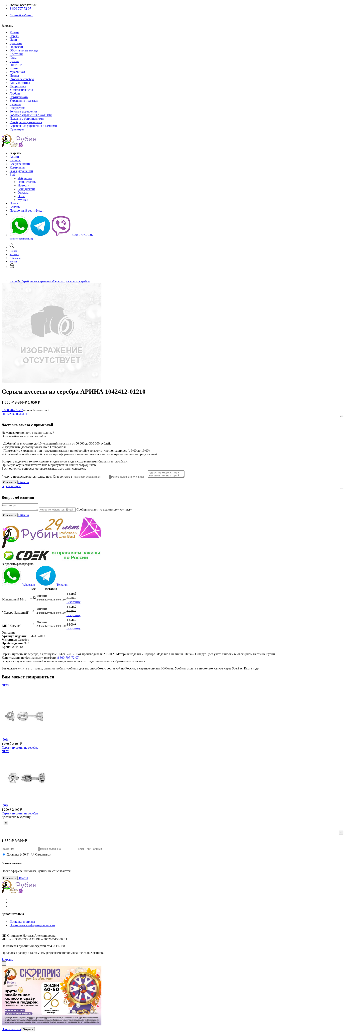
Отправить (9, 482)
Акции (14, 156)
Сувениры (17, 129)
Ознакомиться (11, 1029)
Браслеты (16, 43)
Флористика (18, 86)
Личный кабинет (21, 15)
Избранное (25, 178)
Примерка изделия (14, 413)
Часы (13, 57)
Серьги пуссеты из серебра (20, 747)
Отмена (23, 482)
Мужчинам (17, 72)
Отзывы (23, 192)
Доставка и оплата (22, 921)
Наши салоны (27, 181)
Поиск (14, 203)
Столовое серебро (22, 79)
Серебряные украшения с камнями (33, 125)
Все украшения (20, 164)
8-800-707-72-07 (20, 8)
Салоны (15, 207)
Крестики (16, 54)
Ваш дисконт (26, 189)
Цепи (13, 39)
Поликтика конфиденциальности (32, 925)
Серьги (14, 36)
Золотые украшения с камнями (31, 115)
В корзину (73, 602)
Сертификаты (19, 97)
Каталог (15, 160)
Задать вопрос (11, 486)
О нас (21, 196)
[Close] (341, 416)
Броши (14, 61)
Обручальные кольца (24, 50)
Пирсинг (16, 64)
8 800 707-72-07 (12, 410)
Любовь (15, 93)
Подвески (16, 46)
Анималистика (20, 82)
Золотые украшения (23, 111)
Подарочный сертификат (27, 210)
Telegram (62, 584)
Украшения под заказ (24, 100)
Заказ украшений (21, 171)
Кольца (14, 32)
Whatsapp (28, 584)
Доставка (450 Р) (18, 854)
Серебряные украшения (26, 122)
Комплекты (17, 167)
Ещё (12, 174)
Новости (23, 185)
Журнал (23, 199)
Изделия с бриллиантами (27, 118)
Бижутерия (17, 107)
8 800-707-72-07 (68, 657)
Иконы (14, 75)
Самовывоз (43, 854)
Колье (14, 68)
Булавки (15, 104)
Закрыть (7, 959)
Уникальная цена (21, 90)
